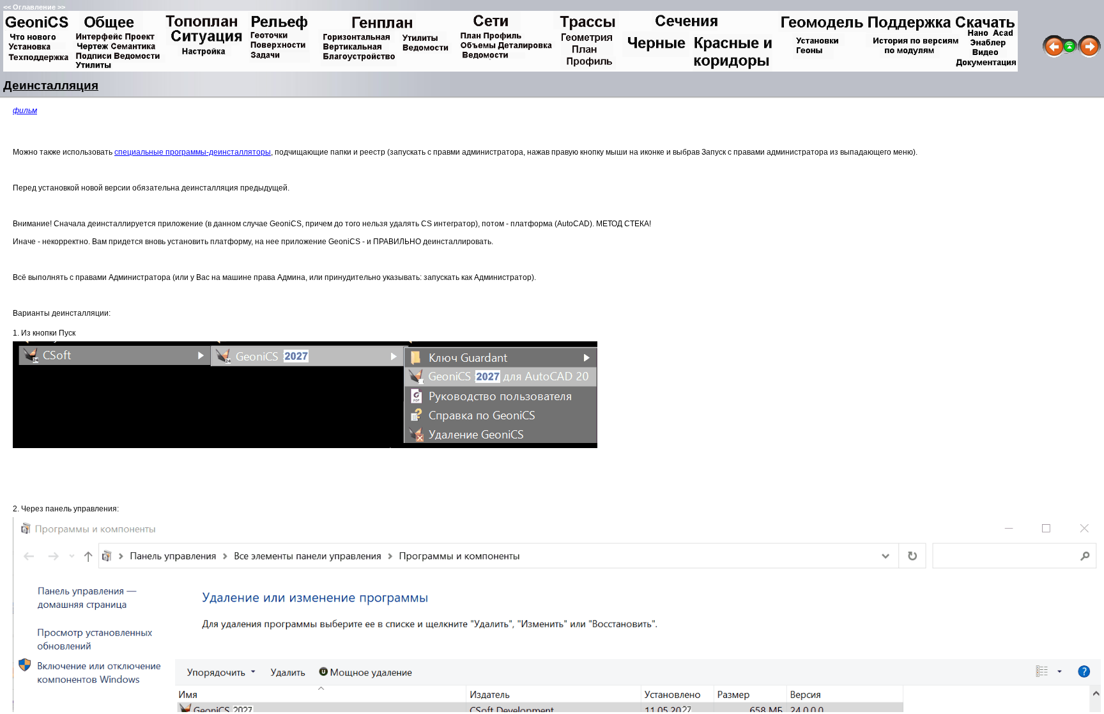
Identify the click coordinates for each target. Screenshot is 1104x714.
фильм (25, 110)
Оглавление (34, 7)
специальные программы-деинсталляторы (192, 152)
